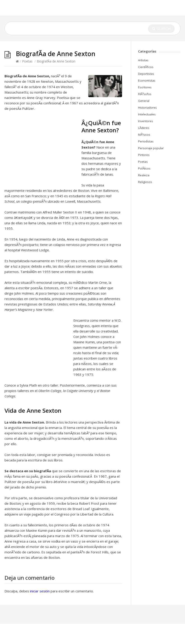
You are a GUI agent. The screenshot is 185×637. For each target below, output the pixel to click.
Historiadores (147, 107)
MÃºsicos (144, 135)
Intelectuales (147, 114)
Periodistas (146, 141)
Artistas (143, 60)
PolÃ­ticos (144, 168)
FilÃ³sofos (144, 94)
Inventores (145, 121)
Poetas (27, 61)
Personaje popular (151, 148)
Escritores (145, 87)
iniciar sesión (40, 591)
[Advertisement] (42, 149)
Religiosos (145, 182)
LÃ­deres (143, 128)
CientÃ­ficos (145, 67)
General (143, 101)
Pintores (144, 155)
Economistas (146, 80)
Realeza (143, 175)
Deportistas (146, 74)
